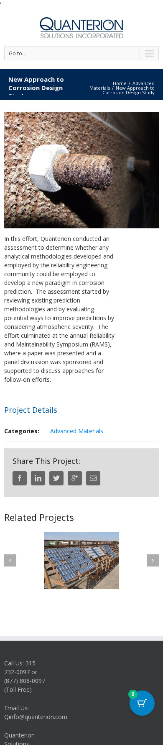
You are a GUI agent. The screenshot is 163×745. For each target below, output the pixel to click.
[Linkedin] (38, 478)
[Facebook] (20, 478)
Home (120, 83)
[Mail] (93, 478)
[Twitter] (56, 478)
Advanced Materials (76, 431)
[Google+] (75, 478)
